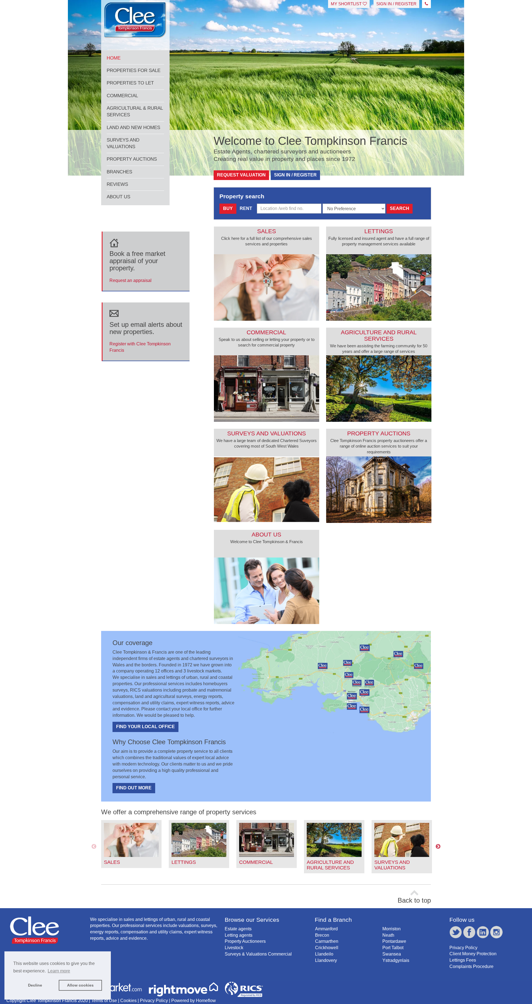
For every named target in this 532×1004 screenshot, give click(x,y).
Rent (246, 208)
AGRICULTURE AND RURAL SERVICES (330, 865)
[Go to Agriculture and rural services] (378, 388)
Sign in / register (396, 3)
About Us (118, 196)
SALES (112, 862)
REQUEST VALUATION (241, 175)
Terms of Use (104, 1000)
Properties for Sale (133, 70)
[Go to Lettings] (378, 287)
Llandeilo (324, 954)
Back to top (414, 900)
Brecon (322, 935)
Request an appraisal (137, 266)
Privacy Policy (463, 947)
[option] (131, 844)
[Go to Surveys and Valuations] (266, 489)
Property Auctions (132, 159)
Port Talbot (392, 947)
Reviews (117, 184)
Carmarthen (326, 941)
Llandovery (326, 960)
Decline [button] (35, 985)
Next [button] (438, 846)
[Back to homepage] (135, 23)
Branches (119, 171)
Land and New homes (133, 127)
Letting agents (238, 935)
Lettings (378, 231)
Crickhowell (326, 947)
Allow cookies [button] (80, 985)
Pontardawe (394, 941)
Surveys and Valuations (123, 143)
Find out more (134, 787)
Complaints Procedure (471, 966)
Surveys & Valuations (246, 954)
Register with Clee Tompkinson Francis (145, 337)
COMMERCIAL (256, 862)
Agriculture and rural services (379, 335)
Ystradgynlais (395, 960)
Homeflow (206, 1000)
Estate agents (238, 928)
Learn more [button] (59, 971)
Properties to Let (130, 83)
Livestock (234, 947)
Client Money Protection (473, 953)
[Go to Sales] (266, 287)
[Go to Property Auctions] (378, 489)
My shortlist (347, 3)
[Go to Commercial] (266, 388)
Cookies (128, 1000)
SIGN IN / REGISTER (295, 175)
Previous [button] (94, 846)
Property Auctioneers (245, 941)
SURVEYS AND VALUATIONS (392, 865)
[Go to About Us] (266, 591)
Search (399, 208)
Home (114, 58)
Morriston (391, 928)
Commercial (122, 95)
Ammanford (326, 928)
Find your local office (145, 726)
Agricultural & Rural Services (135, 111)
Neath (388, 935)
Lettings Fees (462, 960)
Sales (266, 231)
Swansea (391, 954)
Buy (228, 208)
